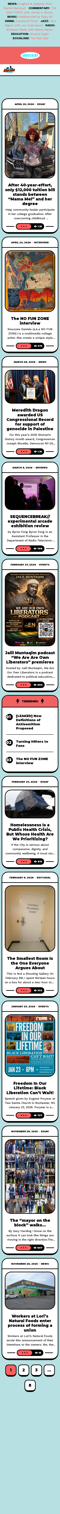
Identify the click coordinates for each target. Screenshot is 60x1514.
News (42, 362)
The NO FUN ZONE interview (30, 321)
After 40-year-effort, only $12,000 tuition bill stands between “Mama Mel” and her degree (30, 194)
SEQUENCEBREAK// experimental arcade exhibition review (30, 521)
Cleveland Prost (27, 21)
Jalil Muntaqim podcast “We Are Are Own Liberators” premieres (30, 658)
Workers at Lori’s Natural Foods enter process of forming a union (30, 1323)
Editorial (44, 877)
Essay (41, 104)
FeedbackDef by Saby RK (35, 16)
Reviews (42, 467)
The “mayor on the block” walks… (30, 1222)
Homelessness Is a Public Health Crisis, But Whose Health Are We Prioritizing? (30, 832)
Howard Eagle (39, 34)
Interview (41, 242)
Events (44, 564)
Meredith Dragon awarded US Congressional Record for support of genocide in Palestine (30, 419)
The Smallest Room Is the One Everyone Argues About (30, 963)
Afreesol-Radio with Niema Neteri (29, 29)
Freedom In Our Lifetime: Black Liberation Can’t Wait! (30, 1088)
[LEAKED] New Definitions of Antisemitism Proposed (29, 722)
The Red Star (39, 38)
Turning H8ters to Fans (32, 744)
